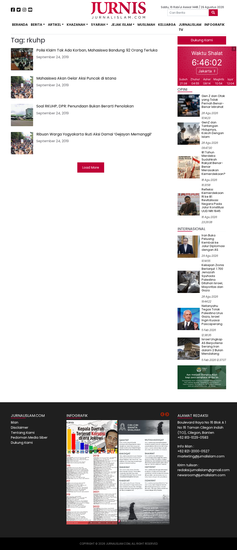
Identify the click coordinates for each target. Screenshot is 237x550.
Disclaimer (19, 427)
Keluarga (167, 24)
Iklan (14, 422)
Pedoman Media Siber (29, 437)
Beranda (20, 24)
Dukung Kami (202, 40)
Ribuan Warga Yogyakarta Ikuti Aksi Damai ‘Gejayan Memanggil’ (94, 134)
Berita (36, 24)
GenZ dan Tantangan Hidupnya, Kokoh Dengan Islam (213, 129)
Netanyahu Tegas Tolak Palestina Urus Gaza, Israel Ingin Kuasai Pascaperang (212, 315)
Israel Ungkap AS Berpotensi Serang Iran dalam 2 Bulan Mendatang (212, 346)
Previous (162, 414)
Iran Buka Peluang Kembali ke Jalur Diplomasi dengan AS (213, 242)
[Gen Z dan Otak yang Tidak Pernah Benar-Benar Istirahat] (189, 105)
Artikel (54, 24)
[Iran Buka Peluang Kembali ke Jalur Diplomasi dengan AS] (189, 246)
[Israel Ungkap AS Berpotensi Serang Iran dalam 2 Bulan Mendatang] (189, 348)
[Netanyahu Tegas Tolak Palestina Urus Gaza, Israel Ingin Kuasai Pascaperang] (189, 318)
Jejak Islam (121, 24)
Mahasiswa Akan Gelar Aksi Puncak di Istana (76, 78)
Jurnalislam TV (190, 27)
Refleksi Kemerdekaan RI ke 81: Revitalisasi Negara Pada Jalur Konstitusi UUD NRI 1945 (213, 200)
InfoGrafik (214, 24)
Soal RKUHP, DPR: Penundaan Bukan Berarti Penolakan (85, 106)
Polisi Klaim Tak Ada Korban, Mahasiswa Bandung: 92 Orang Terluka (96, 50)
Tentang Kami (22, 432)
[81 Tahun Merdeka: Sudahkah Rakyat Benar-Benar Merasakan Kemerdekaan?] (189, 167)
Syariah (98, 24)
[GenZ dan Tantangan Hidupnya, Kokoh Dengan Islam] (189, 133)
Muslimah (146, 24)
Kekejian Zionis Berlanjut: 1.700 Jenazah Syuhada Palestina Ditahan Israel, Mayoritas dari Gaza (213, 278)
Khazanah (76, 24)
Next (167, 414)
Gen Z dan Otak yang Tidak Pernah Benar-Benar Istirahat (213, 101)
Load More (90, 167)
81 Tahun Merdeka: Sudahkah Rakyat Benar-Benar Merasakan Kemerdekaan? (213, 163)
